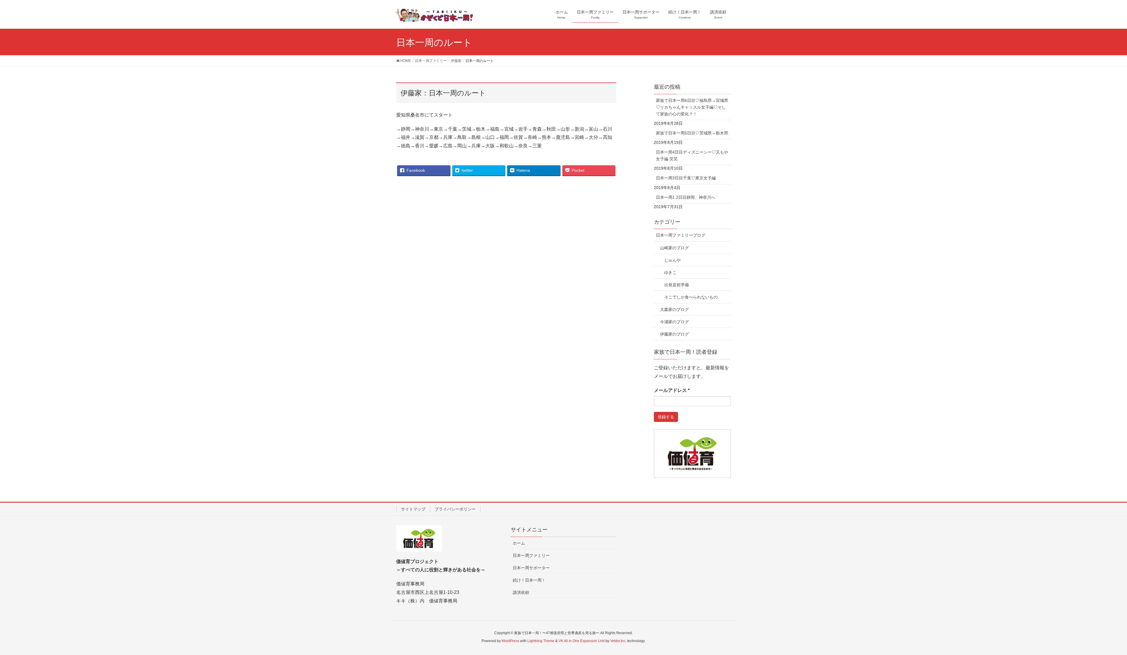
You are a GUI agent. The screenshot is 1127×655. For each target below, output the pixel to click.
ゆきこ (670, 272)
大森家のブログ (674, 309)
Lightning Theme (540, 641)
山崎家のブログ (674, 247)
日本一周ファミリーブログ (680, 235)
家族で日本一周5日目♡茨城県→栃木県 (692, 133)
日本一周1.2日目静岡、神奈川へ (685, 197)
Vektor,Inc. (618, 641)
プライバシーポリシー (455, 509)
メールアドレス (672, 390)
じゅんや (672, 260)
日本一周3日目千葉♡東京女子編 (686, 178)
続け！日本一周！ (529, 580)
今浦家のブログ (674, 321)
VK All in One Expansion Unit (582, 641)
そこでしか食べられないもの (691, 297)
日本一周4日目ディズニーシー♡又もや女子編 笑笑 (692, 155)
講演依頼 (521, 592)
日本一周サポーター (531, 567)
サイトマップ (413, 509)
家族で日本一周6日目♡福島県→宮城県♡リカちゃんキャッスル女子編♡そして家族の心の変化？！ (692, 107)
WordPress (510, 641)
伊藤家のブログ (674, 334)
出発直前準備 (676, 284)
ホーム (519, 543)
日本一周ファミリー (531, 555)
